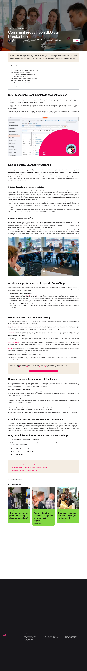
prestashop (14, 479)
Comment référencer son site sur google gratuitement (67, 515)
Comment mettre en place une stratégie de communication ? (18, 515)
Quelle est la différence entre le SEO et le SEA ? (23, 451)
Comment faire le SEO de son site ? (20, 448)
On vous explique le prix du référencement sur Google (24, 464)
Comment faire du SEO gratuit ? (19, 454)
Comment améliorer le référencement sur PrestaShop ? (25, 439)
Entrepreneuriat (13, 520)
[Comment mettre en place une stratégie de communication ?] (19, 498)
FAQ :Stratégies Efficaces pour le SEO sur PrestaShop (24, 86)
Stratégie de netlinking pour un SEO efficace (22, 82)
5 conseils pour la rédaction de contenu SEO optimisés (24, 470)
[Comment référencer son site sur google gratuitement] (68, 498)
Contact (76, 40)
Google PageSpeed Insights (31, 295)
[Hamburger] (8, 40)
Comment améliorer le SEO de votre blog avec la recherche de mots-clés (29, 467)
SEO (20, 479)
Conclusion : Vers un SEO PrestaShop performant (23, 84)
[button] (43, 439)
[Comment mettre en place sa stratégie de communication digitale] (43, 498)
